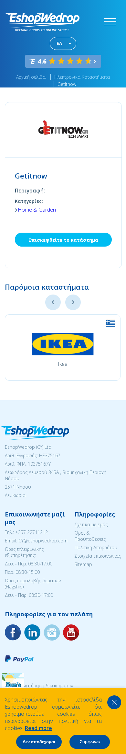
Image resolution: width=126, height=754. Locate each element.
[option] (63, 347)
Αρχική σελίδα (31, 77)
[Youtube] (52, 632)
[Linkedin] (71, 632)
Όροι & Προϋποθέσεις (90, 536)
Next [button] (73, 302)
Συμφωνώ (90, 741)
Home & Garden (37, 209)
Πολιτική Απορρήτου (96, 547)
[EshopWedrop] (42, 22)
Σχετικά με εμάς (91, 524)
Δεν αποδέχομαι (39, 741)
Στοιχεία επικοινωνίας (98, 556)
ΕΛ (59, 43)
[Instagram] (32, 632)
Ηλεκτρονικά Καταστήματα (82, 77)
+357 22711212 (31, 532)
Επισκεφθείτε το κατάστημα (63, 240)
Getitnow (67, 84)
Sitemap (83, 564)
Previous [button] (53, 302)
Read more (38, 728)
